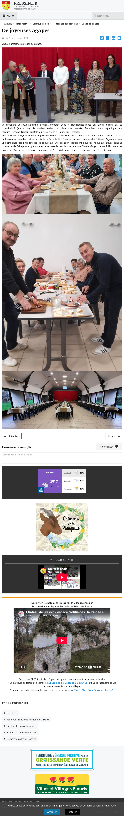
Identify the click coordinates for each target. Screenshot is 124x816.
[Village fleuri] (62, 783)
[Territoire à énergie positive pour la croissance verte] (62, 759)
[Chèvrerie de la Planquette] (62, 526)
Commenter (107, 446)
